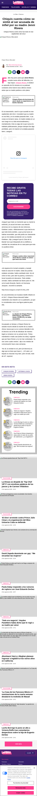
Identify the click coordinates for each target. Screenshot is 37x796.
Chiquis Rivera (21, 83)
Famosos (5, 7)
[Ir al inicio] (7, 753)
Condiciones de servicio (12, 214)
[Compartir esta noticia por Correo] (23, 72)
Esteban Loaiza (24, 371)
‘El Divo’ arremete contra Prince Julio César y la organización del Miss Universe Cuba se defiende (18, 520)
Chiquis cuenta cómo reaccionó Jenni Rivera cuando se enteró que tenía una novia (23, 257)
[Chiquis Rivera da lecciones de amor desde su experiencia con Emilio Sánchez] (7, 97)
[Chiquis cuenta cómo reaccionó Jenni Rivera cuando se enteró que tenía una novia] (7, 253)
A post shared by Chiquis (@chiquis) (18, 177)
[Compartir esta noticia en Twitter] (18, 72)
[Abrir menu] (2, 3)
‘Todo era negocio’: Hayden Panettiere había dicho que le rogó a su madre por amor (23, 412)
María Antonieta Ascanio (15, 65)
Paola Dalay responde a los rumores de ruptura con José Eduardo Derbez (22, 401)
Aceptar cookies (20, 792)
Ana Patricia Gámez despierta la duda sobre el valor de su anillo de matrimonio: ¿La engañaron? (23, 435)
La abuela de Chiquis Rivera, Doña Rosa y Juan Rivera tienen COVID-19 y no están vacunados (22, 316)
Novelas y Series (29, 7)
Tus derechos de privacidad (20, 783)
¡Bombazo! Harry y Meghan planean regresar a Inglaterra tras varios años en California (18, 658)
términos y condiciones (17, 215)
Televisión (15, 7)
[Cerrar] (34, 768)
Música (20, 764)
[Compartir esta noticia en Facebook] (14, 72)
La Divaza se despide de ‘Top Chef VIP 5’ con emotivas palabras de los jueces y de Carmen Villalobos (17, 484)
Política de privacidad (16, 212)
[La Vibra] (18, 3)
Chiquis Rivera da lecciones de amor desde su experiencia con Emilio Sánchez (23, 101)
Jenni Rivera (7, 375)
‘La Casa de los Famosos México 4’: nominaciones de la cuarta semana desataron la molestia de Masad (17, 694)
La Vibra (15, 14)
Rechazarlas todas (21, 788)
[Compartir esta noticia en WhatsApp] (10, 72)
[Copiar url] (27, 72)
